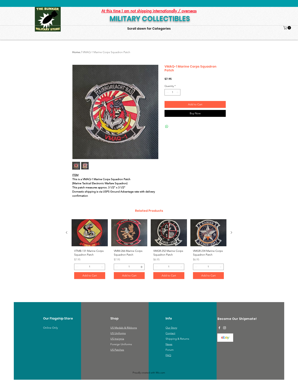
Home (76, 52)
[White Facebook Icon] (219, 328)
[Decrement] (167, 92)
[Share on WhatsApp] (167, 126)
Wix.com (160, 372)
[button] (287, 27)
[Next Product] (231, 232)
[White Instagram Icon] (224, 328)
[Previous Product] (66, 232)
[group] (149, 250)
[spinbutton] (172, 92)
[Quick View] (90, 232)
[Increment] (178, 92)
